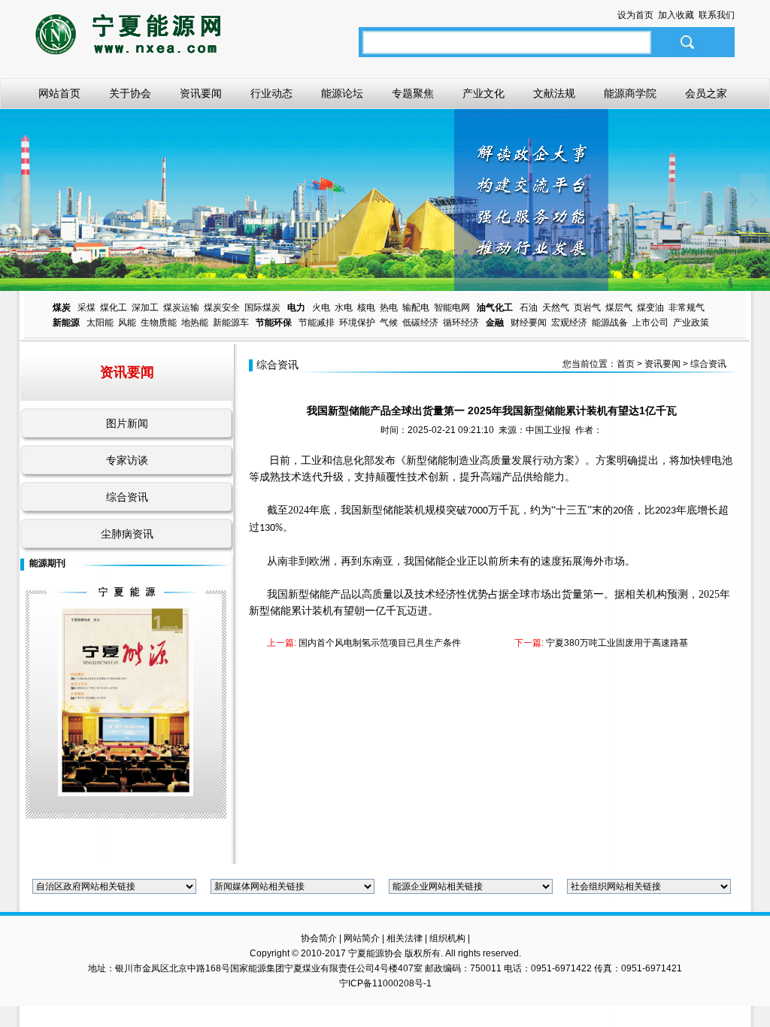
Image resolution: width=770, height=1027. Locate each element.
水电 (344, 307)
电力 (296, 307)
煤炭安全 (222, 307)
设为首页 (635, 15)
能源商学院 (630, 93)
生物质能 (159, 322)
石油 (529, 307)
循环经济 (461, 322)
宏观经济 (569, 322)
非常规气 (686, 307)
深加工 (145, 307)
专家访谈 (127, 460)
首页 (626, 364)
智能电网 (452, 307)
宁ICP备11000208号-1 (385, 983)
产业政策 (691, 322)
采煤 (86, 307)
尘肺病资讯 (127, 534)
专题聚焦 (413, 93)
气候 (389, 322)
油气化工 (495, 307)
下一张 (753, 200)
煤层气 (618, 307)
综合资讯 (127, 497)
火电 (321, 307)
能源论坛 (342, 93)
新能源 (66, 322)
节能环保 (274, 322)
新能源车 (231, 322)
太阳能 (100, 322)
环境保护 (357, 322)
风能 (127, 322)
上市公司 (650, 322)
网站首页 (59, 93)
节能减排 (317, 322)
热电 (389, 307)
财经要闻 (529, 322)
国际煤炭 (262, 307)
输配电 (415, 307)
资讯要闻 (201, 93)
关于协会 (130, 93)
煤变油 (650, 307)
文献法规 (554, 93)
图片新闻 (127, 423)
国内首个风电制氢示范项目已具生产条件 (378, 643)
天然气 (555, 307)
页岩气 (587, 307)
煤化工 (113, 307)
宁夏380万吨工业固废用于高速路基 (617, 643)
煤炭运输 (181, 307)
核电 (366, 307)
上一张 (17, 200)
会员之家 (706, 93)
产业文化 (483, 93)
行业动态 (271, 93)
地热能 (194, 322)
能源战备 (610, 322)
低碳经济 (420, 322)
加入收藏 (676, 15)
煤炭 (62, 307)
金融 (495, 322)
